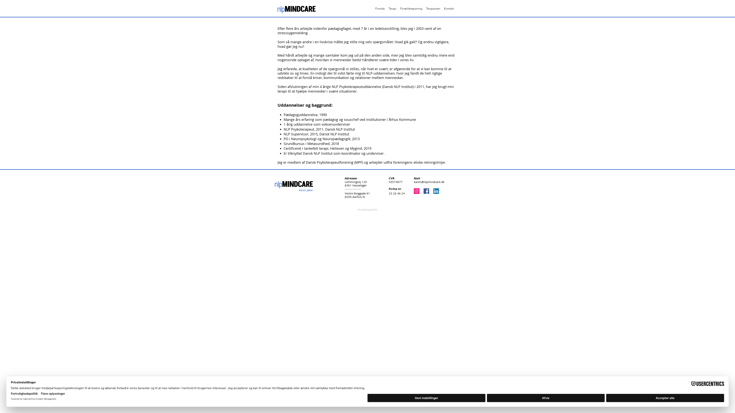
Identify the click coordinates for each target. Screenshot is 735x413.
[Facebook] (426, 191)
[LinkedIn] (436, 191)
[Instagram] (416, 191)
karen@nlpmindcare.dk (429, 182)
